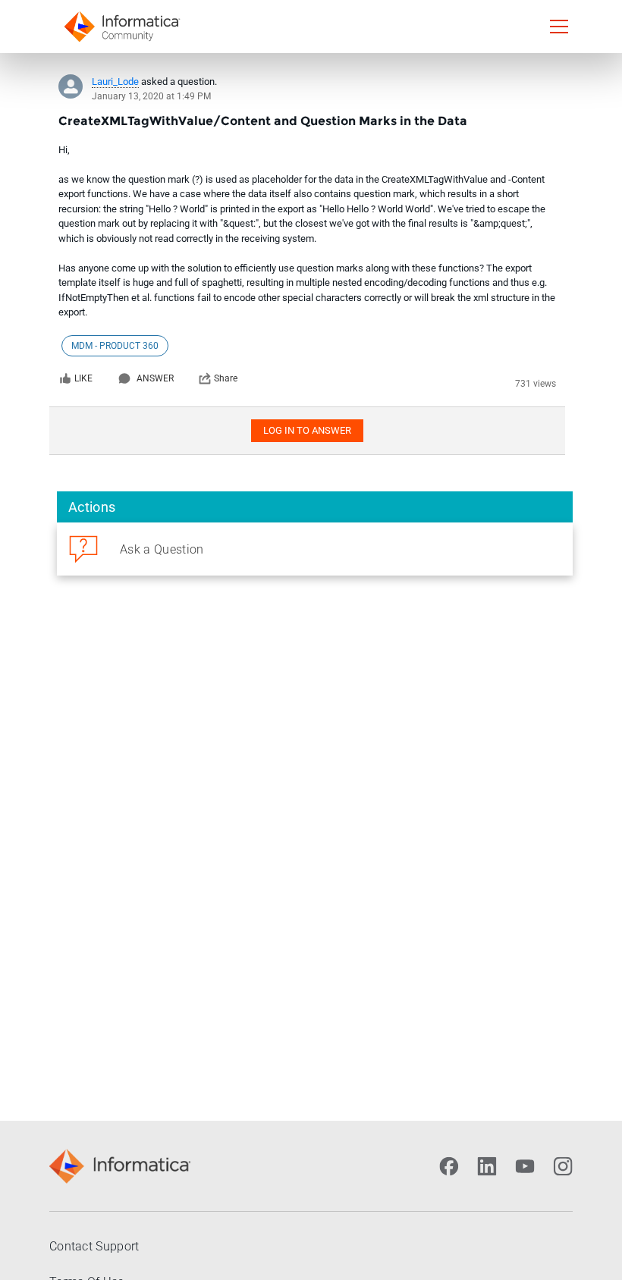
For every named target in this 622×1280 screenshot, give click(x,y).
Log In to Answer (307, 430)
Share (225, 378)
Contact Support (94, 1246)
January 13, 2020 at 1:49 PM (151, 96)
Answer (155, 378)
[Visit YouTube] (525, 1166)
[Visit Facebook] (449, 1166)
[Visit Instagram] (563, 1166)
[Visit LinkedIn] (487, 1166)
